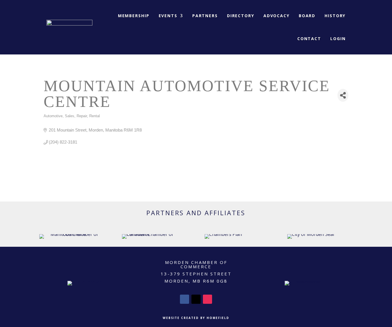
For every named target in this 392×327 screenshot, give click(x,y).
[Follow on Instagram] (207, 299)
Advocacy (276, 15)
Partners (205, 15)
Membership (134, 15)
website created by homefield (196, 318)
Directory (240, 15)
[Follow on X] (196, 299)
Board (307, 15)
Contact (309, 38)
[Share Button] (343, 95)
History (335, 15)
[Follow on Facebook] (184, 299)
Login (338, 38)
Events (168, 15)
